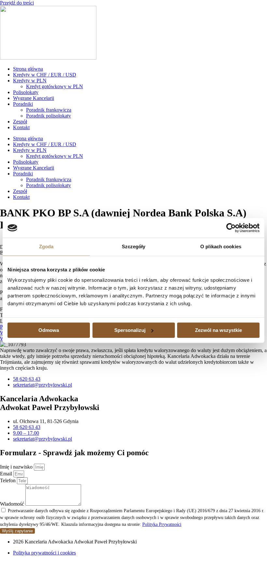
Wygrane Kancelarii (33, 98)
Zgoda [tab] (46, 246)
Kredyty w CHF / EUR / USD (44, 74)
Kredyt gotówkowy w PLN (54, 86)
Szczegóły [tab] (134, 246)
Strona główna (28, 69)
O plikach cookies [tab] (220, 246)
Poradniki (23, 104)
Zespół (20, 121)
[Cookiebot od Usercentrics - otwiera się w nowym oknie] (231, 228)
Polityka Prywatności (161, 524)
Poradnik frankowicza (48, 110)
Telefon (8, 480)
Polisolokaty (25, 92)
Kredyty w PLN (30, 80)
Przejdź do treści (17, 3)
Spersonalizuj (130, 330)
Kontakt (21, 127)
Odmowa (48, 330)
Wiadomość (12, 504)
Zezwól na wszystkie (218, 330)
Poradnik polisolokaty (48, 115)
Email (6, 473)
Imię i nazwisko (17, 467)
